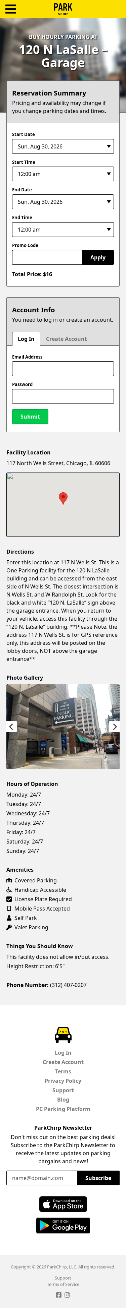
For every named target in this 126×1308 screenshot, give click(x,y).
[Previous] (11, 726)
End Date (22, 190)
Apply (98, 257)
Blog (63, 1099)
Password (22, 384)
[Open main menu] (10, 9)
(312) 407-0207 (68, 985)
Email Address (27, 357)
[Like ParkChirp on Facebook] (58, 1296)
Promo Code (25, 245)
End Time (22, 217)
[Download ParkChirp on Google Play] (63, 1226)
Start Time (23, 162)
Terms (63, 1071)
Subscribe (98, 1178)
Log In (26, 338)
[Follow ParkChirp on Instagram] (67, 1296)
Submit (30, 416)
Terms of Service (63, 1284)
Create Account (66, 338)
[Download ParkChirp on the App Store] (63, 1204)
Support (63, 1090)
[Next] (114, 726)
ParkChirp (63, 9)
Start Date (23, 134)
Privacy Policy (63, 1080)
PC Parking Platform (63, 1109)
